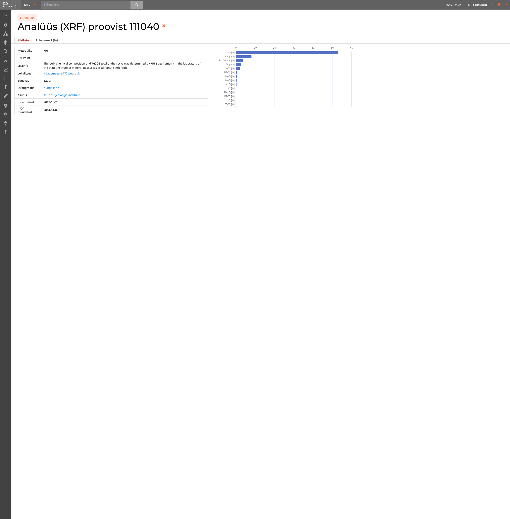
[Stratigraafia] (5, 42)
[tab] (23, 40)
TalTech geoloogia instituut (62, 95)
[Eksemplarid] (5, 25)
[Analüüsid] (5, 87)
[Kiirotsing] (136, 5)
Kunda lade (51, 88)
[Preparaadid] (5, 96)
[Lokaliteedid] (5, 106)
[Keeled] (502, 5)
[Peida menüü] (5, 15)
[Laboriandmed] (5, 70)
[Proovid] (5, 61)
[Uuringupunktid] (5, 114)
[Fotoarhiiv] (5, 51)
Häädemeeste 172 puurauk (62, 73)
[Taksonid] (5, 34)
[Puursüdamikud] (5, 132)
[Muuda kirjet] (163, 25)
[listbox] (5, 74)
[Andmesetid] (5, 78)
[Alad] (5, 123)
